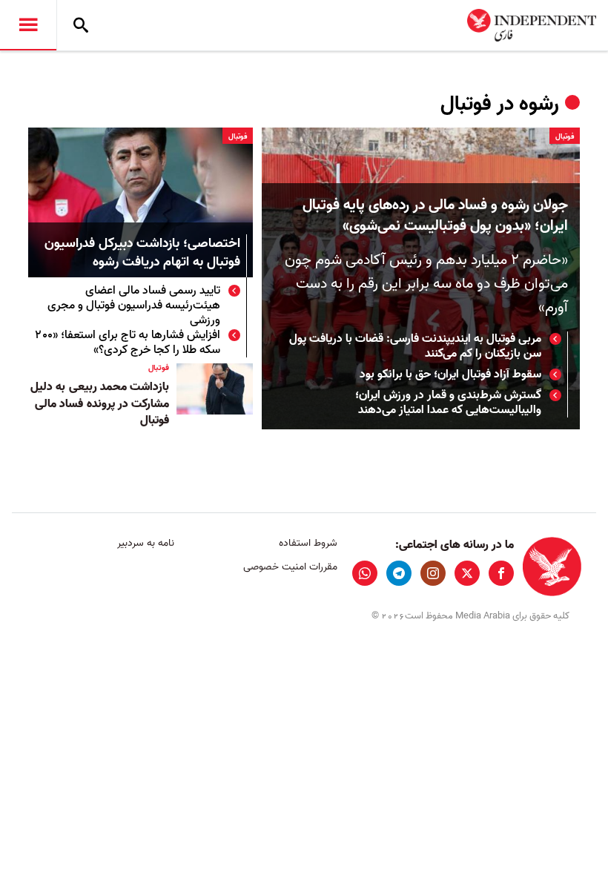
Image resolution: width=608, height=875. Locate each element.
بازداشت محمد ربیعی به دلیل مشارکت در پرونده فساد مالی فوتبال (99, 403)
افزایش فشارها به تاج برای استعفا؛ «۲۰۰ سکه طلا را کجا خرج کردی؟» (128, 342)
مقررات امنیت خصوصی (290, 566)
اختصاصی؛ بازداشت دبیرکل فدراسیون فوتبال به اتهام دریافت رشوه (142, 253)
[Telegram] (399, 573)
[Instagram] (433, 573)
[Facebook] (501, 573)
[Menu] (28, 25)
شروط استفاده (308, 543)
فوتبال (564, 136)
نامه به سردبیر (145, 543)
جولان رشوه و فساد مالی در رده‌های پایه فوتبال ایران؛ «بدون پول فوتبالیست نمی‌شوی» (435, 216)
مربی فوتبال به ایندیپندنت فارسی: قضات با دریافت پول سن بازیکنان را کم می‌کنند (415, 346)
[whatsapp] (364, 573)
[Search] (81, 25)
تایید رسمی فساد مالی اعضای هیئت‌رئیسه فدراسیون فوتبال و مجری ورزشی (133, 305)
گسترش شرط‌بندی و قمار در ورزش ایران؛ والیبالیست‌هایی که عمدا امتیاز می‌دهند (448, 402)
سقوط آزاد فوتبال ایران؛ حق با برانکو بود (450, 374)
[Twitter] (467, 573)
